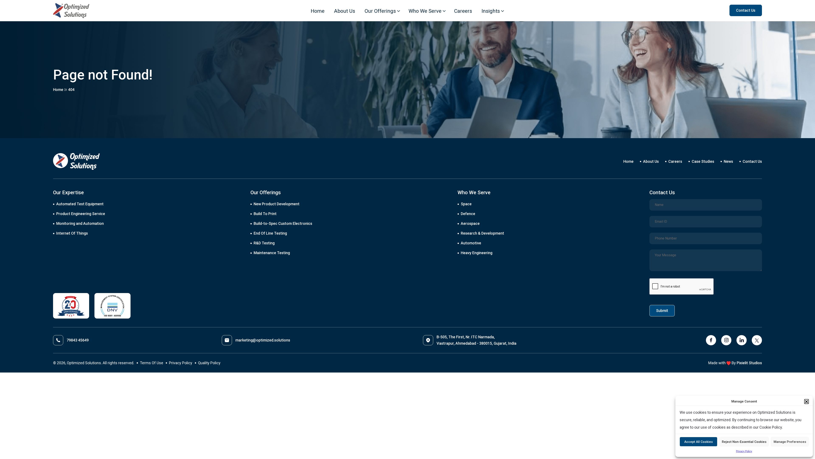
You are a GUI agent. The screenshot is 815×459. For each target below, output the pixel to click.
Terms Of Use (151, 363)
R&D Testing (264, 243)
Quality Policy (209, 363)
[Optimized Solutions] (71, 10)
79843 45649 (78, 340)
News (728, 161)
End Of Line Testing (270, 233)
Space (466, 204)
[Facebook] (711, 340)
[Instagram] (726, 340)
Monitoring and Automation (80, 223)
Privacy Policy (744, 451)
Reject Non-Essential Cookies (744, 442)
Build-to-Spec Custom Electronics (283, 223)
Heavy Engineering (476, 253)
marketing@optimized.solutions (262, 340)
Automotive (471, 243)
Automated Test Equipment (80, 204)
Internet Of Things (72, 233)
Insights (491, 11)
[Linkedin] (741, 340)
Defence (468, 213)
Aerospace (470, 223)
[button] (806, 401)
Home (318, 11)
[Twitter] (757, 340)
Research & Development (482, 233)
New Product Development (276, 204)
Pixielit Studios (749, 363)
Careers (463, 11)
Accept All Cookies (698, 442)
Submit (662, 310)
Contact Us (752, 161)
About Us (344, 11)
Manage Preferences (790, 442)
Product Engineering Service (80, 213)
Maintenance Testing (272, 253)
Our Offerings (380, 11)
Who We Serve (425, 11)
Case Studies (703, 161)
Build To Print (265, 213)
